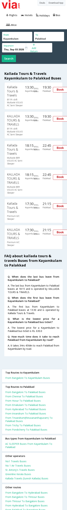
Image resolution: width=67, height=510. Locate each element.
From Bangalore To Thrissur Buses (24, 497)
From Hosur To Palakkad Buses (23, 400)
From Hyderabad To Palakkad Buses (25, 409)
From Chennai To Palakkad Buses (24, 396)
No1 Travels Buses (15, 461)
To (36, 34)
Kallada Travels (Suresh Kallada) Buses (26, 478)
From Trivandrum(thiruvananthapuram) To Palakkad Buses (29, 419)
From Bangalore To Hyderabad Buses (26, 492)
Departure (9, 45)
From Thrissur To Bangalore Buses (24, 501)
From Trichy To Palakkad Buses (23, 425)
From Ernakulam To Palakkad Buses (25, 405)
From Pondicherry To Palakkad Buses (26, 429)
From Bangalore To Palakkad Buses (25, 392)
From (6, 34)
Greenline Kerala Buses (18, 474)
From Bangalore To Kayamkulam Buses (27, 378)
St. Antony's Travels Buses (20, 469)
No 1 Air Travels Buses (18, 465)
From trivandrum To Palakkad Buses (25, 413)
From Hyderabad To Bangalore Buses (26, 505)
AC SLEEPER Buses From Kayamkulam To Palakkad (28, 445)
